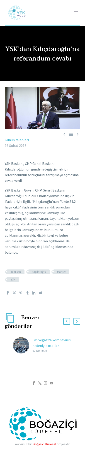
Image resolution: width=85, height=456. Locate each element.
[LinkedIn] (34, 293)
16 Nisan (16, 272)
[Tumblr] (27, 293)
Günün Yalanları (17, 140)
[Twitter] (14, 293)
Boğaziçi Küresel (44, 444)
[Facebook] (8, 293)
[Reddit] (40, 293)
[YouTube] (51, 383)
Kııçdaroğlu (39, 272)
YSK (13, 279)
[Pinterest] (21, 293)
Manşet (61, 272)
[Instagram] (45, 383)
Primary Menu (76, 12)
